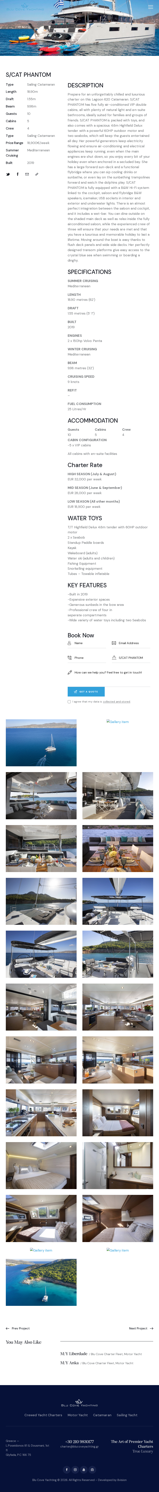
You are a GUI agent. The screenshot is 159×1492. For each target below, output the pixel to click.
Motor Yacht (133, 1354)
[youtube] (84, 1470)
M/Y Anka (69, 1363)
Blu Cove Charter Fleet (107, 1354)
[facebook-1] (67, 1470)
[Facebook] (18, 174)
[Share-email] (27, 174)
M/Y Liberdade (73, 1354)
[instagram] (75, 1470)
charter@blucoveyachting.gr (79, 1447)
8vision (122, 1480)
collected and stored (116, 701)
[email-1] (92, 1470)
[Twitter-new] (8, 174)
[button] (150, 6)
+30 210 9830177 (79, 1442)
